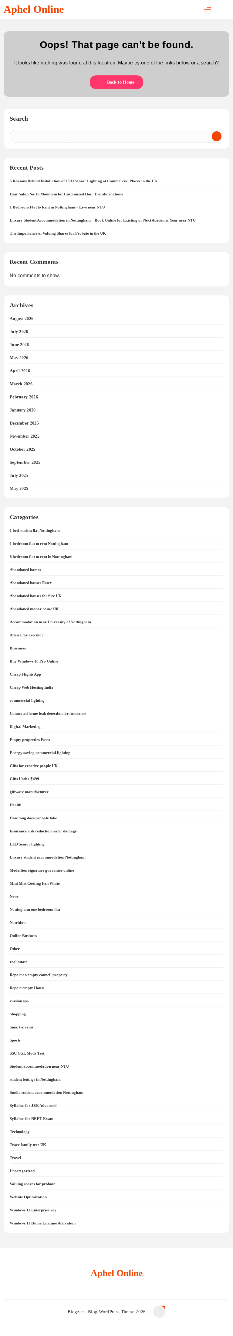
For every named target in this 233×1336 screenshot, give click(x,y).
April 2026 (20, 371)
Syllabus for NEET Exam (31, 1118)
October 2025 (22, 449)
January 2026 (23, 410)
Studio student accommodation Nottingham (46, 1092)
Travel (15, 1157)
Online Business (23, 935)
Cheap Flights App (25, 674)
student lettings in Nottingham (35, 1079)
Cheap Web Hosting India (31, 687)
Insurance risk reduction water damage (43, 831)
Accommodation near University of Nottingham (50, 622)
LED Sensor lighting (27, 844)
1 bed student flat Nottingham (35, 530)
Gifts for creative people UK (34, 765)
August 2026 (21, 318)
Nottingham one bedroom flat (35, 909)
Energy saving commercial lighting (40, 752)
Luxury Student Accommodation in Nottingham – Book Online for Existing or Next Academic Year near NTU (103, 220)
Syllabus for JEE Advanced (33, 1105)
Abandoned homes (25, 569)
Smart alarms (21, 1027)
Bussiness (18, 648)
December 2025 (24, 423)
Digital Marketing (25, 726)
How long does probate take (33, 818)
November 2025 (24, 436)
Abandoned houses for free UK (36, 596)
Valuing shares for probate (32, 1184)
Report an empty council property (39, 975)
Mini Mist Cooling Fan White (35, 883)
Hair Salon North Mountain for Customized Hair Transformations (66, 194)
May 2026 (19, 358)
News (14, 896)
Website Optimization (28, 1197)
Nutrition (17, 922)
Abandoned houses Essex (31, 582)
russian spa (19, 1001)
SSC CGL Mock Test (27, 1053)
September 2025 (25, 462)
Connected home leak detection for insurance (48, 713)
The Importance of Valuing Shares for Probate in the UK (58, 233)
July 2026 (19, 331)
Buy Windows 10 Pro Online (34, 661)
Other (15, 948)
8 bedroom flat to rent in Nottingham (41, 556)
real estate (18, 961)
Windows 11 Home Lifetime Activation (43, 1223)
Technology (20, 1131)
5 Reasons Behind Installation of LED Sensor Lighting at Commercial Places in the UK (83, 181)
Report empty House (27, 988)
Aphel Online (34, 9)
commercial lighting (27, 700)
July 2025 (19, 475)
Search (19, 118)
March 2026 (21, 384)
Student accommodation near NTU (39, 1066)
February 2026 (24, 397)
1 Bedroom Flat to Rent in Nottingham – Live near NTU (57, 207)
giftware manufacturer (29, 792)
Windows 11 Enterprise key (33, 1210)
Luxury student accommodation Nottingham (48, 857)
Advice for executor (26, 635)
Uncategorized (22, 1171)
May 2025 (19, 488)
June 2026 (19, 345)
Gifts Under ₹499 (24, 778)
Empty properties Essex (30, 739)
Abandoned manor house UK (34, 609)
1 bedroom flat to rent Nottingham (39, 543)
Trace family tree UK (28, 1144)
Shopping (18, 1014)
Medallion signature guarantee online (42, 870)
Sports (15, 1040)
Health (15, 805)
